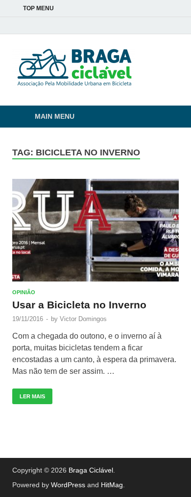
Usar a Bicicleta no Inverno (79, 304)
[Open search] (166, 117)
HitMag (112, 485)
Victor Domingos (83, 319)
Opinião (23, 292)
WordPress (68, 485)
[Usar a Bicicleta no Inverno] (95, 230)
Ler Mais (28, 394)
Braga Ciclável (91, 470)
